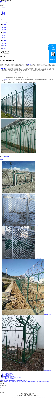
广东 (35, 397)
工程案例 (13, 380)
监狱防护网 (29, 64)
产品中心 (7, 380)
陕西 (40, 397)
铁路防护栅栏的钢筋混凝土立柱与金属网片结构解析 (11, 377)
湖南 (37, 397)
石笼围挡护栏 (28, 381)
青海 (44, 397)
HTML (5, 379)
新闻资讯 (10, 380)
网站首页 (3, 7)
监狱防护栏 (5, 79)
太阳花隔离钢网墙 (38, 258)
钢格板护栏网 (24, 381)
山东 (26, 397)
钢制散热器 (32, 381)
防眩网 (42, 381)
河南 (31, 397)
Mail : (3, 53)
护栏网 (1, 21)
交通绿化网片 (10, 381)
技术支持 (3, 11)
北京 (19, 397)
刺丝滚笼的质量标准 (6, 156)
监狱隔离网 (6, 381)
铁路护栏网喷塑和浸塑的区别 (8, 376)
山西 (42, 397)
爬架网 (20, 381)
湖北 (33, 397)
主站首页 (1, 1)
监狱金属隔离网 (46, 381)
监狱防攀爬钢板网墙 (47, 314)
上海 (15, 397)
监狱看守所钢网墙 (38, 225)
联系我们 (6, 1)
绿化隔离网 (17, 381)
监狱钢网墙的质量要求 (7, 373)
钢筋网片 (35, 381)
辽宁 (22, 397)
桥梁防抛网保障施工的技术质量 (8, 157)
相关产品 (1, 159)
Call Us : (3, 51)
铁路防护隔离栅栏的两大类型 (8, 378)
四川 (28, 397)
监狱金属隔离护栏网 (47, 370)
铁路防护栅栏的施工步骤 (7, 374)
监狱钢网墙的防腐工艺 (7, 375)
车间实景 (3, 12)
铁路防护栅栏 (39, 381)
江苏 (17, 397)
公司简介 (3, 8)
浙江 (24, 397)
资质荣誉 (3, 13)
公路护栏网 (14, 381)
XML (7, 379)
